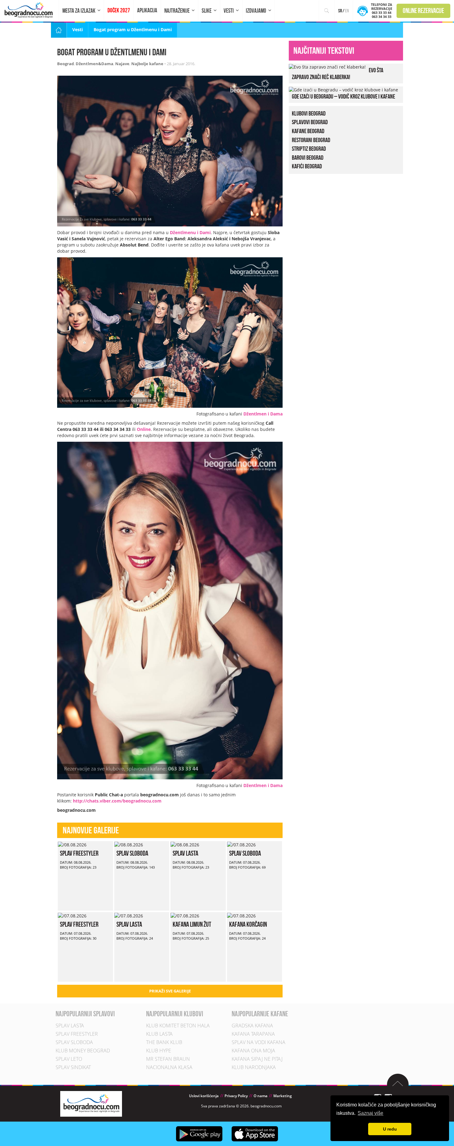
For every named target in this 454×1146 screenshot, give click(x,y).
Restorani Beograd (311, 140)
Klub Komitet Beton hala (178, 1025)
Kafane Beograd (308, 131)
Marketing (282, 1095)
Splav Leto (69, 1058)
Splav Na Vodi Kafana (258, 1042)
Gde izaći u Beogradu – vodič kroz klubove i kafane (343, 96)
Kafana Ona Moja (253, 1050)
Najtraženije (177, 10)
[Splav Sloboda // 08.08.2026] (128, 844)
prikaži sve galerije (170, 991)
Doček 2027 (118, 10)
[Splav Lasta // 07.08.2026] (128, 915)
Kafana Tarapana (253, 1033)
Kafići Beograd (307, 166)
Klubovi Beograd (309, 113)
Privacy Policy (236, 1095)
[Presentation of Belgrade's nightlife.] (29, 10)
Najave (122, 63)
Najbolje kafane (147, 63)
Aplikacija (147, 10)
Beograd (65, 63)
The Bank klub (164, 1042)
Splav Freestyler (79, 853)
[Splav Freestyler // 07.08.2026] (72, 915)
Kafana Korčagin (248, 924)
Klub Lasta (159, 1033)
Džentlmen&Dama (94, 63)
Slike (207, 10)
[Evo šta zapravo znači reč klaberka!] (327, 67)
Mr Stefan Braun (168, 1058)
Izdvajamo (256, 10)
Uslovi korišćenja (204, 1095)
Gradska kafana (252, 1025)
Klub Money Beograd (83, 1050)
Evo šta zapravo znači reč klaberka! (337, 73)
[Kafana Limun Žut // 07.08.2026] (184, 915)
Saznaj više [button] (370, 1113)
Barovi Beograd (307, 157)
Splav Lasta (185, 853)
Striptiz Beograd (309, 148)
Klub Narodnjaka (254, 1067)
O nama (260, 1095)
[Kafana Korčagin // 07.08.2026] (241, 915)
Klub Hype (158, 1050)
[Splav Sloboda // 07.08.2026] (241, 844)
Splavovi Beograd (310, 122)
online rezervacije (423, 10)
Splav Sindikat (73, 1067)
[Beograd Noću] (91, 1103)
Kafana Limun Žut (192, 924)
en (347, 10)
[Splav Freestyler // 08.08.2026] (72, 844)
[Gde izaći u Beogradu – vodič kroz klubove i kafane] (343, 89)
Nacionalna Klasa (169, 1067)
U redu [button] (390, 1129)
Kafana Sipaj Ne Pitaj (257, 1058)
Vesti (229, 10)
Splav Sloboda (132, 853)
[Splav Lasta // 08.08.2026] (184, 844)
